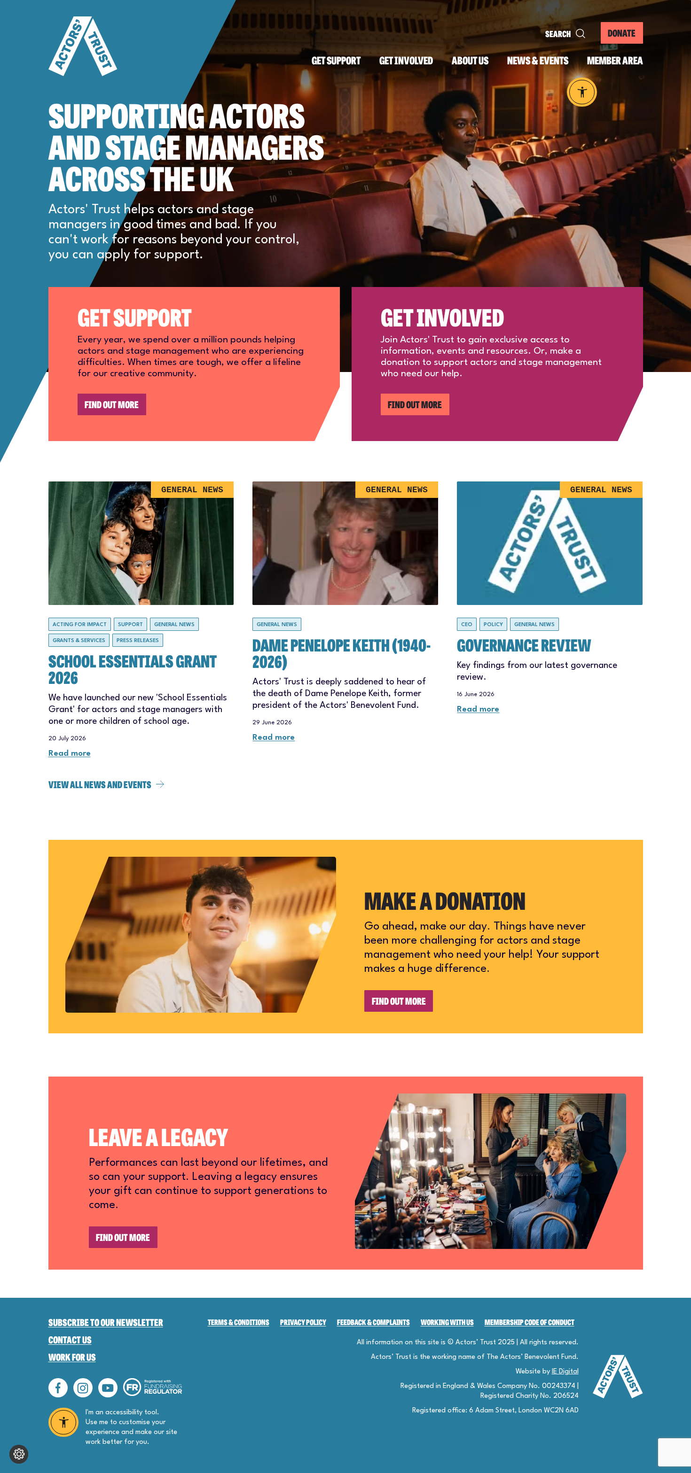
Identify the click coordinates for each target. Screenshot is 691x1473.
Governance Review (524, 644)
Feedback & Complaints (373, 1322)
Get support (336, 60)
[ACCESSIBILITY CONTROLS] (582, 92)
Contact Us (70, 1339)
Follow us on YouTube (108, 1387)
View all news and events (99, 784)
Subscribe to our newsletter (105, 1322)
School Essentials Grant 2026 (132, 669)
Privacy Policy (303, 1322)
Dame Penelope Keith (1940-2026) (341, 653)
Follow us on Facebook (58, 1387)
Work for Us (72, 1357)
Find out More (112, 404)
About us (470, 60)
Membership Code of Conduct (529, 1322)
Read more (69, 754)
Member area (615, 60)
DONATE (622, 32)
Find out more (399, 1001)
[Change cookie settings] (18, 1454)
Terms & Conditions (238, 1322)
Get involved (406, 60)
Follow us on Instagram (83, 1387)
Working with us (447, 1322)
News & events (537, 60)
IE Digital (565, 1371)
